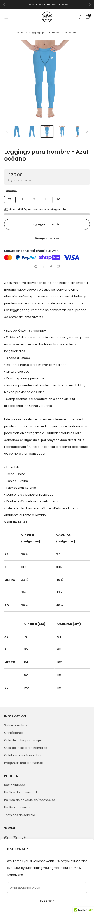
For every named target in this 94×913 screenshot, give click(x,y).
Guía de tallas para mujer (23, 740)
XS (9, 199)
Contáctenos (14, 733)
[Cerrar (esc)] (88, 845)
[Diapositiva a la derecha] (86, 131)
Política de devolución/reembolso (29, 800)
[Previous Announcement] (4, 4)
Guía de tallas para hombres (25, 748)
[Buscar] (79, 17)
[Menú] (6, 17)
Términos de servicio (19, 815)
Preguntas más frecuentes (24, 763)
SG (58, 199)
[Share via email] (58, 266)
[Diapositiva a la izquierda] (8, 131)
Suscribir (47, 901)
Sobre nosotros (15, 725)
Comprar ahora (47, 238)
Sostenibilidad (14, 785)
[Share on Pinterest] (51, 266)
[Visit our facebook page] (5, 838)
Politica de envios (17, 807)
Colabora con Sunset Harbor (25, 755)
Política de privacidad (20, 792)
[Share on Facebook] (36, 266)
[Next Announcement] (90, 4)
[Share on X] (43, 266)
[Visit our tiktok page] (23, 838)
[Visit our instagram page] (14, 838)
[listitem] (47, 4)
